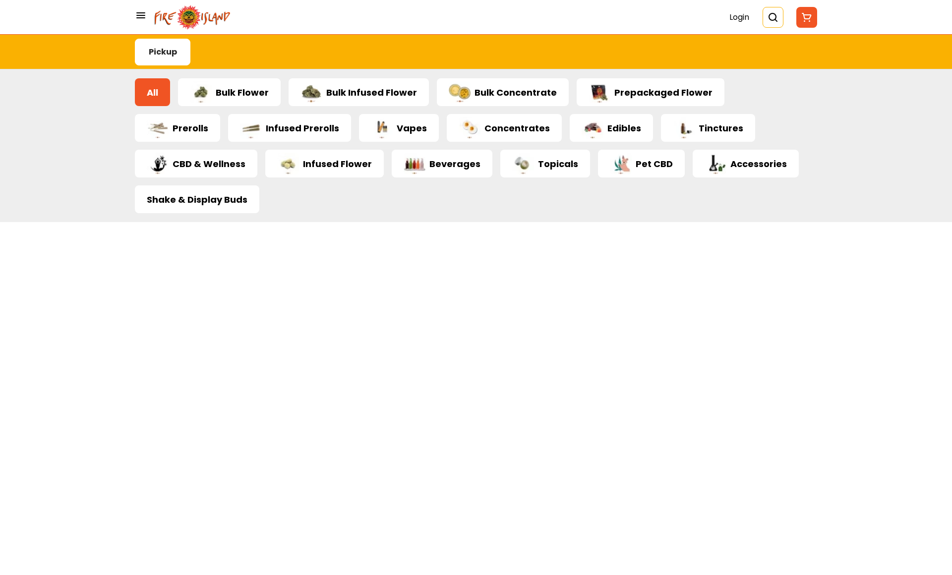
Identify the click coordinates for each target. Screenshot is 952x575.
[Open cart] (804, 17)
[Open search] (773, 17)
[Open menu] (141, 15)
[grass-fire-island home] (192, 17)
